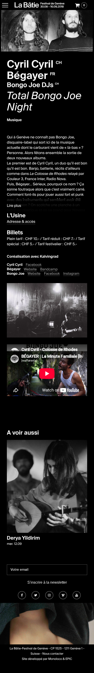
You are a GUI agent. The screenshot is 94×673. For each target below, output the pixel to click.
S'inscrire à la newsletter (47, 582)
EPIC (68, 659)
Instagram (71, 274)
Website (30, 269)
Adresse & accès (21, 221)
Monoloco (55, 659)
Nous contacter (52, 654)
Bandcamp (48, 269)
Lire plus (14, 205)
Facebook (34, 265)
